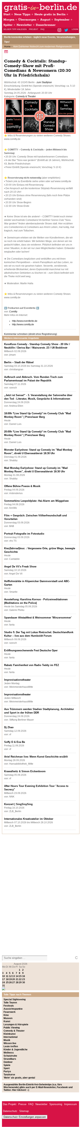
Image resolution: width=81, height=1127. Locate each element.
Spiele (7, 1065)
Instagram (59, 30)
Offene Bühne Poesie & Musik (22, 486)
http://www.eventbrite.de (24, 321)
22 (20, 979)
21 (17, 979)
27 (13, 982)
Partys (7, 1071)
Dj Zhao (9, 727)
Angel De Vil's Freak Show (20, 566)
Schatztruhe (10, 1055)
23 (23, 979)
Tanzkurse (9, 1074)
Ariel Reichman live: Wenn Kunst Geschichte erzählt (36, 756)
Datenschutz (10, 1111)
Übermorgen (27, 20)
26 (10, 982)
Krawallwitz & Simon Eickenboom (25, 771)
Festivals (9, 1005)
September (62, 20)
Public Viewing (12, 1027)
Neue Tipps (22, 14)
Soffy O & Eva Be (14, 742)
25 (7, 982)
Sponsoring (55, 1104)
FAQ (42, 29)
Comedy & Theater (26, 96)
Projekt (33, 29)
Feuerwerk (10, 1012)
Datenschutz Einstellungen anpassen (25, 1116)
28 (17, 982)
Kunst (7, 1021)
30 (23, 982)
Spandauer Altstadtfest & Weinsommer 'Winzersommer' (38, 617)
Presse (22, 1104)
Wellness (9, 1052)
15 (20, 976)
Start (6, 14)
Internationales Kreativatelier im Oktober (28, 818)
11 (7, 976)
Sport (7, 1068)
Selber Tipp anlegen (15, 29)
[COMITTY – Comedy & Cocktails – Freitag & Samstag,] (40, 133)
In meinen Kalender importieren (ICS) (6, 51)
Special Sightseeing (15, 999)
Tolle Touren (10, 1002)
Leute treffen (11, 1046)
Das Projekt (9, 1104)
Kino (6, 1015)
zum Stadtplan (44, 82)
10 (3, 976)
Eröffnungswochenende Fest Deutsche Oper (31, 650)
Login (75, 29)
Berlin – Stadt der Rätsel (19, 362)
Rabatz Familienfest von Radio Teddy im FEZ (31, 665)
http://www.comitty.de (23, 324)
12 (10, 976)
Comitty (13, 311)
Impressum (70, 1104)
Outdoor (8, 1062)
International (10, 1037)
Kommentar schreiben (30, 334)
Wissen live (10, 1043)
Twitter (66, 30)
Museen (8, 1018)
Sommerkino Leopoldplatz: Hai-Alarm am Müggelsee (36, 500)
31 (3, 985)
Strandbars (10, 1059)
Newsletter (24, 25)
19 (10, 979)
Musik (7, 1040)
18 (7, 979)
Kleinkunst (10, 1034)
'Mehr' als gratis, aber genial (19, 1077)
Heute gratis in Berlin (49, 14)
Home (7, 46)
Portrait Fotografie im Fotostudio (24, 533)
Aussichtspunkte (13, 1008)
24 (3, 982)
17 (3, 979)
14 (17, 976)
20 (13, 979)
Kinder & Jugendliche (16, 1049)
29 (20, 982)
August (45, 20)
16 (23, 976)
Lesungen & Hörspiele (16, 1024)
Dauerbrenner (46, 25)
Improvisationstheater (17, 679)
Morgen (8, 20)
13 (13, 976)
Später (8, 25)
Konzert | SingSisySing (18, 804)
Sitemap (24, 1111)
